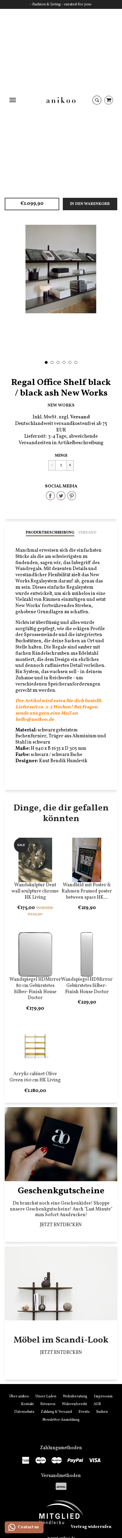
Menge (61, 455)
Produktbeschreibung (50, 532)
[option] (60, 269)
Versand (87, 532)
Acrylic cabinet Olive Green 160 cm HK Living (35, 1077)
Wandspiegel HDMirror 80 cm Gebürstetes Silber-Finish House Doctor (35, 988)
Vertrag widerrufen (91, 1527)
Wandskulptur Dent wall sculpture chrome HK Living (35, 891)
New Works (61, 405)
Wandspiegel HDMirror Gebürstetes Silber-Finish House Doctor (87, 985)
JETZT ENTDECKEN (61, 1225)
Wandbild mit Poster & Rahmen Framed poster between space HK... (87, 891)
